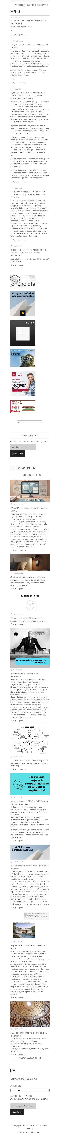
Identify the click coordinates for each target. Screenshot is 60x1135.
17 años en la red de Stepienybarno (26, 618)
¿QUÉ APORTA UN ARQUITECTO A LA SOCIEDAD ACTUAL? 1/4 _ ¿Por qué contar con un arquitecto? (27, 96)
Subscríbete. (35, 1132)
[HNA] (22, 383)
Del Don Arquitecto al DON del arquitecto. (29, 760)
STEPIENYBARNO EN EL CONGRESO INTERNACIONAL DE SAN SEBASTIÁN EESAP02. (27, 194)
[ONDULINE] (22, 406)
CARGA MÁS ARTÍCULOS (30, 1058)
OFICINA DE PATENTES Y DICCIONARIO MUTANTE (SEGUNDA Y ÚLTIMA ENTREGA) (28, 253)
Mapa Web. (24, 1132)
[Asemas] (30, 1)
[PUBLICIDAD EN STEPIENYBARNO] (22, 281)
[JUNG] (22, 332)
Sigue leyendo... (19, 35)
